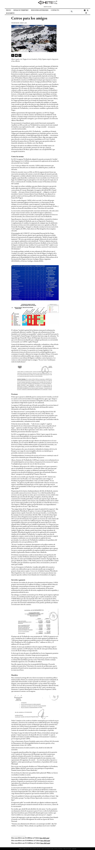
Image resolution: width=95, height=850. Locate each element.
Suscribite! (10, 13)
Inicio (8, 10)
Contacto (55, 10)
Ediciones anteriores (39, 10)
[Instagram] (86, 13)
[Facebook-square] (84, 10)
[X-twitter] (87, 10)
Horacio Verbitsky (21, 10)
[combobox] (76, 11)
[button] (12, 55)
